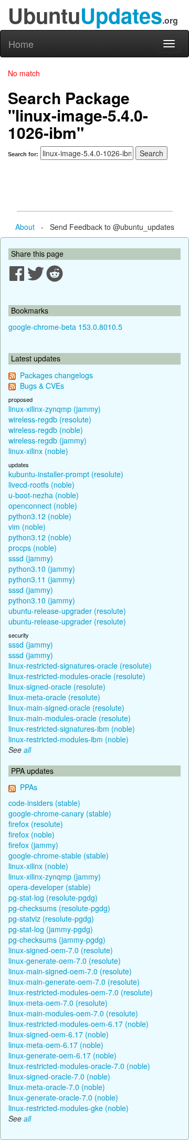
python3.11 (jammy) (41, 579)
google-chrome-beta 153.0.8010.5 (65, 326)
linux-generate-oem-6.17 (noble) (62, 1055)
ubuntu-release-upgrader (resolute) (67, 611)
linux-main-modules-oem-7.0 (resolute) (73, 1013)
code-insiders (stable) (44, 803)
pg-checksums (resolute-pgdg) (59, 908)
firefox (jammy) (33, 845)
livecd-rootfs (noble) (41, 484)
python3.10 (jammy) (41, 568)
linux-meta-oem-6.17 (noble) (55, 1045)
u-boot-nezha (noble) (43, 495)
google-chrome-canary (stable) (59, 813)
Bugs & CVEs (42, 385)
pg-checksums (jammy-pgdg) (57, 939)
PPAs (28, 787)
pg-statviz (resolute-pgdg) (51, 918)
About (25, 226)
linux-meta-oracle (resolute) (54, 697)
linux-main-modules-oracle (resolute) (69, 718)
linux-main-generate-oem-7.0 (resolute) (74, 981)
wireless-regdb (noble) (45, 430)
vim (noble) (27, 526)
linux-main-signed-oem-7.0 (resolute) (70, 971)
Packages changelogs (56, 375)
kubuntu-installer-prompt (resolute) (65, 474)
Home (21, 44)
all (27, 749)
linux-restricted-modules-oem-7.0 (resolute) (80, 992)
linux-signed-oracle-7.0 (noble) (59, 1076)
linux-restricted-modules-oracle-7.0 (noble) (79, 1066)
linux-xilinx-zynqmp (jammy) (54, 408)
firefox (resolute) (35, 824)
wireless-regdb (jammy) (47, 440)
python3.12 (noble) (39, 516)
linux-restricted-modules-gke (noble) (68, 1108)
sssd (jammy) (30, 558)
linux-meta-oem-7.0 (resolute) (58, 1002)
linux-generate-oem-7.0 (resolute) (64, 960)
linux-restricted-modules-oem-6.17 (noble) (78, 1023)
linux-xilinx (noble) (38, 451)
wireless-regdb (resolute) (49, 419)
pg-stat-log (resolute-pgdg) (53, 897)
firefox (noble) (31, 834)
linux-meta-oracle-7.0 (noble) (56, 1087)
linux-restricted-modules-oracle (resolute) (76, 676)
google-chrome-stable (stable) (58, 855)
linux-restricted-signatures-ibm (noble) (71, 728)
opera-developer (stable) (49, 887)
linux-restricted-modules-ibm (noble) (68, 739)
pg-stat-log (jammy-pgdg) (50, 929)
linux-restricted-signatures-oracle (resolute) (80, 665)
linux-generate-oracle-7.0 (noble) (63, 1097)
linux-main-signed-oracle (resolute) (66, 707)
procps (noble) (32, 547)
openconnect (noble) (42, 505)
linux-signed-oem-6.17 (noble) (58, 1034)
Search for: (23, 154)
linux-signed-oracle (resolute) (57, 686)
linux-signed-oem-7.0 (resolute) (60, 950)
